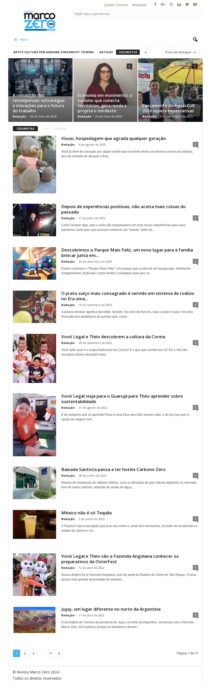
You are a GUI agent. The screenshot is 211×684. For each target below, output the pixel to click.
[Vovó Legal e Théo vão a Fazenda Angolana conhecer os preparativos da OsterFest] (34, 574)
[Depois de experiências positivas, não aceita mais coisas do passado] (34, 220)
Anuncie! (139, 4)
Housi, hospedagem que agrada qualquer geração (113, 138)
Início (45, 128)
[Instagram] (171, 5)
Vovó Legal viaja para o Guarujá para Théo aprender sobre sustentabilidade (122, 398)
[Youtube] (195, 5)
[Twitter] (187, 5)
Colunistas (127, 52)
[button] (195, 39)
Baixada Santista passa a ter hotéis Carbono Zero (113, 469)
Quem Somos (116, 4)
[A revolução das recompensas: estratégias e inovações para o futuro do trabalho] (40, 77)
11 (50, 653)
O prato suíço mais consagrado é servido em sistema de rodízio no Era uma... (127, 296)
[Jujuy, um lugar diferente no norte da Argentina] (34, 619)
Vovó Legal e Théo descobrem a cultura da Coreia (113, 337)
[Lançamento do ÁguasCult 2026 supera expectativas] (170, 96)
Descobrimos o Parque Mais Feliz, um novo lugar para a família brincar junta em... (127, 252)
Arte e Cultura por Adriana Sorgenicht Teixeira (53, 52)
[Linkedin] (179, 5)
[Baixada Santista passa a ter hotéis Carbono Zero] (34, 483)
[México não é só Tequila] (34, 524)
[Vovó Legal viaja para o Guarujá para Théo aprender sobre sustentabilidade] (34, 424)
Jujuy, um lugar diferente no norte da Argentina (111, 609)
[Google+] (163, 5)
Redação (19, 116)
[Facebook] (155, 5)
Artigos (106, 52)
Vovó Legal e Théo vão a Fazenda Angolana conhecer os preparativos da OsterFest (120, 558)
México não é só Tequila (86, 513)
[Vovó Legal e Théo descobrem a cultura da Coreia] (34, 358)
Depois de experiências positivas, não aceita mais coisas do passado (123, 209)
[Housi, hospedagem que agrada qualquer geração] (34, 164)
